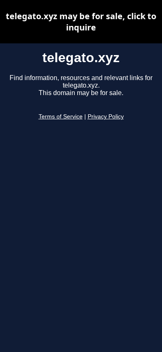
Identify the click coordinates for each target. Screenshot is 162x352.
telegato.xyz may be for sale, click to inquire (81, 21)
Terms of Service (61, 116)
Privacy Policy (106, 116)
